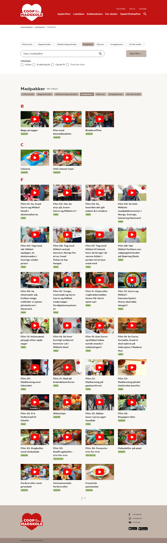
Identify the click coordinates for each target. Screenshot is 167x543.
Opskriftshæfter (130, 14)
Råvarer (100, 44)
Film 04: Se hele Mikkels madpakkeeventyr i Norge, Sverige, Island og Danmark (130, 210)
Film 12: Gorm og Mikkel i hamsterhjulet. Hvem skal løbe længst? (128, 298)
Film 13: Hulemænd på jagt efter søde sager (32, 340)
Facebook (137, 514)
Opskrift (60, 64)
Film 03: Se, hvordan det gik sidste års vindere (96, 207)
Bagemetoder (44, 44)
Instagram (137, 518)
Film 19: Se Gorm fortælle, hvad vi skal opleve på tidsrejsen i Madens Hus (130, 343)
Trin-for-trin (77, 64)
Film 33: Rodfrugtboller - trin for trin (63, 452)
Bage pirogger (29, 130)
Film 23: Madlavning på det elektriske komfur (129, 382)
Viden (28, 64)
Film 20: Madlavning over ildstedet (31, 382)
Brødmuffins (93, 130)
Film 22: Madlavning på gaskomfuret (94, 382)
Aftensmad (27, 44)
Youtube (136, 522)
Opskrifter (64, 14)
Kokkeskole (43, 64)
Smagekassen (117, 44)
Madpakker (88, 44)
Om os (132, 9)
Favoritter (121, 9)
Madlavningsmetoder (67, 44)
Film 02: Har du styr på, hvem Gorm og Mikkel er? (64, 207)
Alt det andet (135, 44)
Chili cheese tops (63, 168)
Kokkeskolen (95, 14)
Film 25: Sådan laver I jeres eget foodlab (95, 417)
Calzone (25, 168)
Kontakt (142, 9)
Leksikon (78, 14)
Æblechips (59, 413)
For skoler (111, 14)
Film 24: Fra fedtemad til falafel (28, 417)
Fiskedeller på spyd (129, 448)
